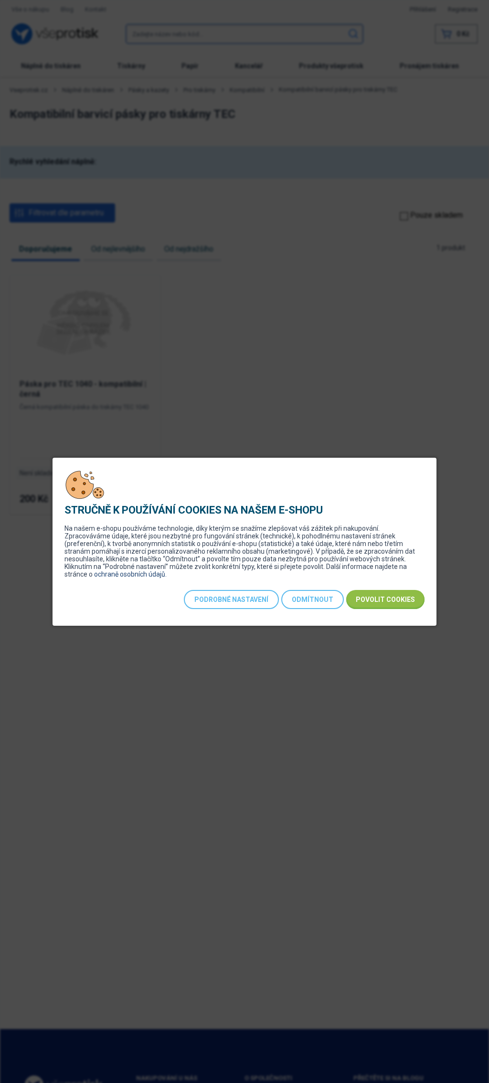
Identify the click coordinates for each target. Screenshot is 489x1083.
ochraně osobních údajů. (130, 574)
